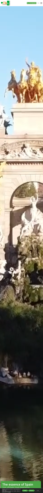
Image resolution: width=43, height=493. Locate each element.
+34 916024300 (32, 3)
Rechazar (31, 490)
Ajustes (38, 490)
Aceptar (25, 490)
